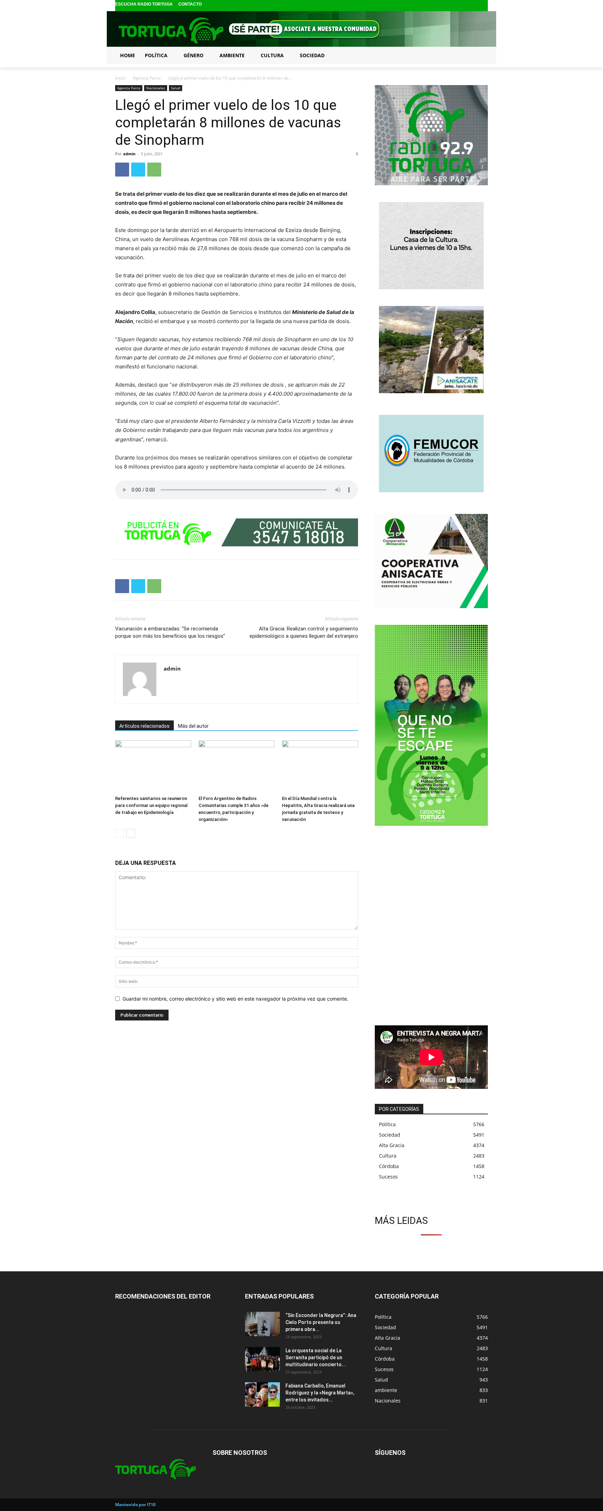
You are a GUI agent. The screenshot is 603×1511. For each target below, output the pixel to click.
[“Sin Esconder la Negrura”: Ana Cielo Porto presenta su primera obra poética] (262, 1324)
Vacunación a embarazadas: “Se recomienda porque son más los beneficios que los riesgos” (170, 632)
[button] (479, 55)
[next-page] (130, 833)
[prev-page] (119, 833)
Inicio (120, 78)
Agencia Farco (147, 78)
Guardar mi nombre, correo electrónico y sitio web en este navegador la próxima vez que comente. (235, 999)
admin (129, 153)
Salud (175, 87)
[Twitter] (483, 5)
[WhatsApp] (154, 170)
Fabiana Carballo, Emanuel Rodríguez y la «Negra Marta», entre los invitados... (319, 1392)
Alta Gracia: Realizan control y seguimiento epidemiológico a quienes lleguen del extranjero (304, 632)
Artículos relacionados (144, 726)
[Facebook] (461, 5)
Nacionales (155, 87)
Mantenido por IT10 (135, 1505)
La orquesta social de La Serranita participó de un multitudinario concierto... (315, 1357)
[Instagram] (472, 5)
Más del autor (193, 726)
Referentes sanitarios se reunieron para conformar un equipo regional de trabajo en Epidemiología (151, 805)
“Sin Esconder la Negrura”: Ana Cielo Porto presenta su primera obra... (320, 1322)
